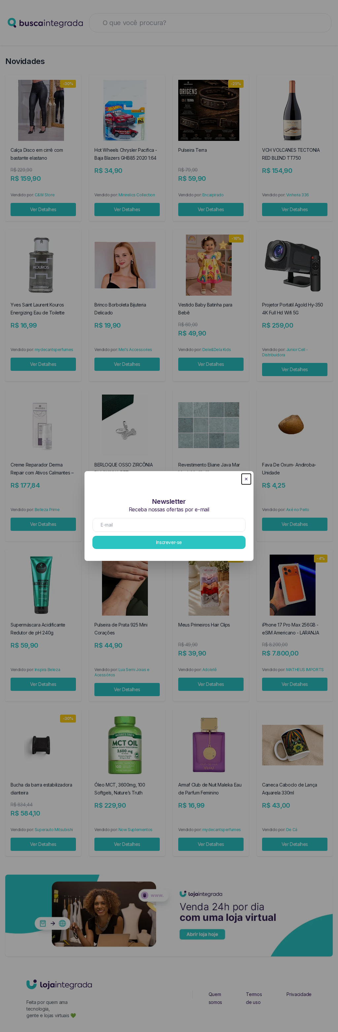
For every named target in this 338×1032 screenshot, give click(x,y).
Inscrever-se (169, 542)
